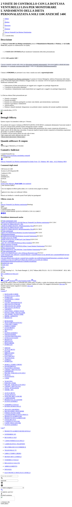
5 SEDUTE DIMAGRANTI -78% (11, 226)
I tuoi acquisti (29, 258)
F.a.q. (33, 260)
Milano (8, 261)
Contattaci (4, 260)
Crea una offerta (5, 258)
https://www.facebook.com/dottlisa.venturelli (16, 155)
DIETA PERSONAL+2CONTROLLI (12, 246)
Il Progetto (10, 256)
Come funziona (5, 254)
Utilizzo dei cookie (26, 260)
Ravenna (29, 261)
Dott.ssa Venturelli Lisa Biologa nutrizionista (14, 204)
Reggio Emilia (23, 261)
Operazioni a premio (56, 258)
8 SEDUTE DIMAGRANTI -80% (11, 229)
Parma (17, 261)
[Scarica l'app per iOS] (5, 265)
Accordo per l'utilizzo (41, 260)
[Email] (5, 213)
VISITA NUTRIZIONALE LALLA (12, 253)
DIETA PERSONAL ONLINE (10, 249)
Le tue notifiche (37, 258)
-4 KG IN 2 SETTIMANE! (9, 243)
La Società (65, 258)
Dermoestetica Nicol (28, 226)
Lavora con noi (11, 260)
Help (61, 254)
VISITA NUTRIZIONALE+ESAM (12, 222)
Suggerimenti (46, 258)
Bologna (3, 261)
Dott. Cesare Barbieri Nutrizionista (34, 246)
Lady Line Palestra (24, 239)
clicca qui (62, 284)
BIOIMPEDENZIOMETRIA (9, 236)
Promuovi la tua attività (43, 254)
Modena (12, 261)
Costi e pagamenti (55, 254)
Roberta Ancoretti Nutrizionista (26, 232)
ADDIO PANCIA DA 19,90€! (10, 239)
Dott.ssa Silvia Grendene (24, 243)
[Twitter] (3, 213)
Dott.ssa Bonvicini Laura (30, 253)
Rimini (34, 261)
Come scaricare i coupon (17, 258)
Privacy (18, 260)
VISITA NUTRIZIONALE (9, 232)
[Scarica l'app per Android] (7, 263)
